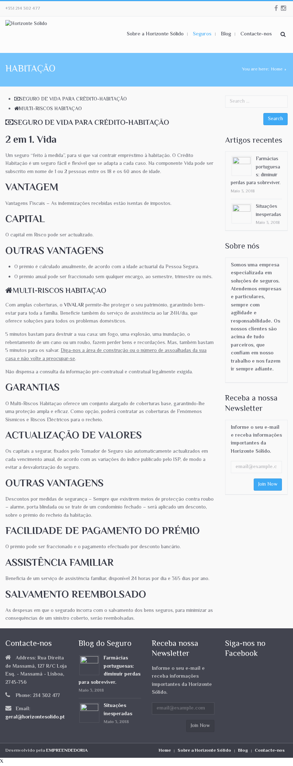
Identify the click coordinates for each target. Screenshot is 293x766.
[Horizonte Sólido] (26, 24)
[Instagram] (283, 8)
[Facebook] (276, 8)
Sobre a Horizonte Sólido (204, 750)
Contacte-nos (270, 750)
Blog (243, 750)
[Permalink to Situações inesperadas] (242, 214)
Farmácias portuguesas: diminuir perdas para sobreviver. (255, 171)
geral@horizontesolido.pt (35, 717)
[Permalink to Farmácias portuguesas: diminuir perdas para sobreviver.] (242, 166)
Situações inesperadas (268, 210)
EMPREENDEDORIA (67, 750)
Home (277, 69)
